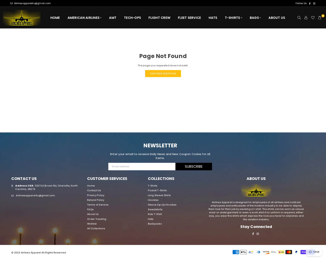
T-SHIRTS (232, 17)
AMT (112, 17)
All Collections (96, 228)
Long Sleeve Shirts (159, 195)
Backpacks (155, 224)
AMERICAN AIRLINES (83, 17)
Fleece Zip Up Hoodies (162, 204)
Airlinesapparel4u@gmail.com (32, 3)
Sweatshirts (155, 209)
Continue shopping (163, 73)
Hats (213, 17)
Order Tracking (96, 219)
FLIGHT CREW (159, 17)
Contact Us (94, 190)
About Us (276, 17)
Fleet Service (189, 17)
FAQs (90, 209)
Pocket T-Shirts (157, 190)
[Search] (299, 18)
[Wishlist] (312, 18)
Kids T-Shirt (155, 214)
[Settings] (306, 18)
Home (55, 17)
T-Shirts (153, 185)
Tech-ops (132, 17)
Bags (254, 17)
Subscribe (194, 166)
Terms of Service (97, 204)
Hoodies (153, 200)
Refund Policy (95, 200)
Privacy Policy (96, 195)
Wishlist (92, 224)
